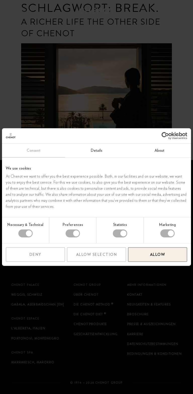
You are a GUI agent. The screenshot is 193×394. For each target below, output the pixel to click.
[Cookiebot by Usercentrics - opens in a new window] (165, 136)
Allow (157, 254)
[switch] (73, 233)
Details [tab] (96, 150)
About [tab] (160, 150)
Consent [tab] (33, 150)
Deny (35, 254)
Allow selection (96, 254)
